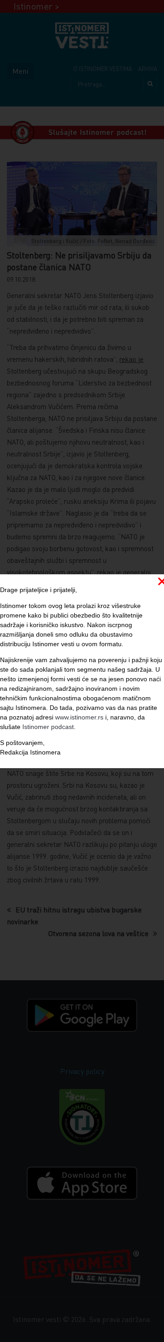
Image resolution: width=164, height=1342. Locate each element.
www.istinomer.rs (79, 717)
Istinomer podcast (48, 726)
